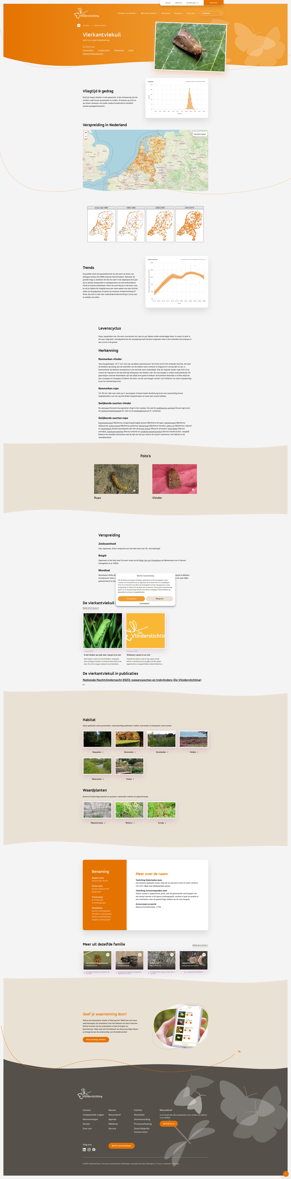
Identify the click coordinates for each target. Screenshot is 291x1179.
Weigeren (159, 599)
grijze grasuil (114, 426)
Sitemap (176, 1164)
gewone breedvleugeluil (111, 411)
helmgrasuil (144, 426)
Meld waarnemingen (121, 1146)
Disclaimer (167, 1164)
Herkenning (119, 50)
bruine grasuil (144, 429)
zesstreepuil (106, 429)
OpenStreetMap (200, 130)
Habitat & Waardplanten (93, 54)
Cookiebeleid (144, 603)
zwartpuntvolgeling (115, 432)
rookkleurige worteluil (165, 408)
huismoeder (173, 429)
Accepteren (131, 599)
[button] (86, 133)
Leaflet (194, 130)
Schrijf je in (168, 1124)
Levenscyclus (104, 50)
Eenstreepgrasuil (105, 423)
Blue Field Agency (148, 1164)
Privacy (159, 1164)
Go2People (125, 1164)
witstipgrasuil (170, 423)
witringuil (105, 408)
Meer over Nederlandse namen (157, 886)
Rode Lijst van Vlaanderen (150, 560)
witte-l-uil (171, 426)
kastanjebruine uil (141, 411)
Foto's (130, 50)
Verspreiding (88, 50)
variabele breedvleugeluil (151, 432)
